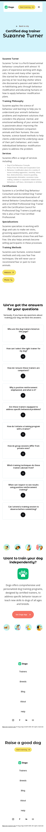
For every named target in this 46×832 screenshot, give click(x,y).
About (23, 701)
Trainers (23, 671)
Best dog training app (9, 727)
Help (23, 711)
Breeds (23, 681)
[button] (38, 7)
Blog (23, 691)
